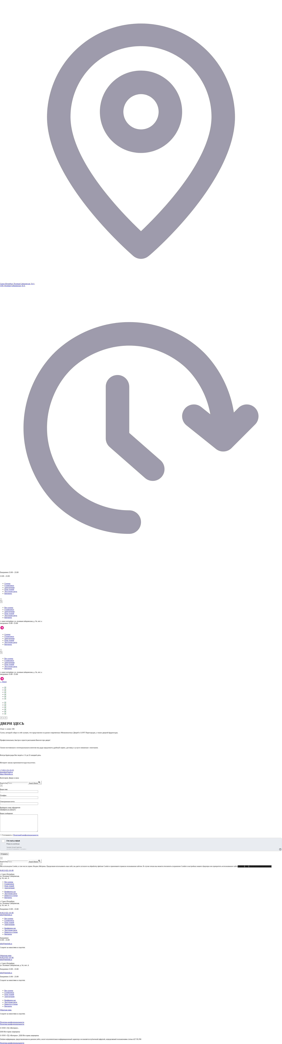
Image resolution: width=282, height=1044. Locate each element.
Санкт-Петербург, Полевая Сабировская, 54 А (17, 284)
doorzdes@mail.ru (6, 772)
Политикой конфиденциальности (25, 835)
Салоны (7, 583)
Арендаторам (9, 587)
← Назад (3, 682)
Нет (246, 866)
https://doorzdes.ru (6, 774)
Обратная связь (5, 956)
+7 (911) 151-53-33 (7, 770)
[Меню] (1, 599)
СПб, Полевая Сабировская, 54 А (12, 286)
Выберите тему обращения (10, 808)
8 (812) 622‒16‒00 (6, 870)
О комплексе (9, 585)
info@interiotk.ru (6, 915)
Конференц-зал (10, 892)
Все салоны (8, 608)
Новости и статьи (11, 896)
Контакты (8, 593)
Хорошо (241, 866)
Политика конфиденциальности (260, 866)
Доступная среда (10, 591)
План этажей (9, 589)
